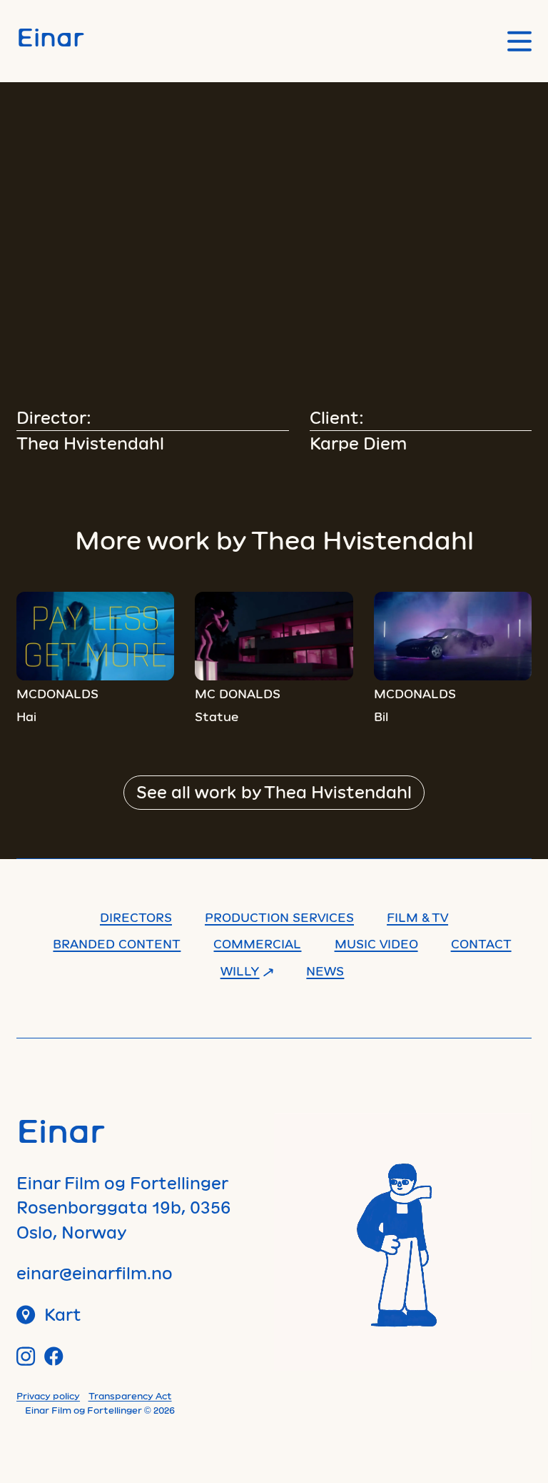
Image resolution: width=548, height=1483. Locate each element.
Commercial (257, 943)
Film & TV (417, 917)
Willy (240, 970)
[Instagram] (26, 1356)
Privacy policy (48, 1396)
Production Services (279, 917)
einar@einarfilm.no (94, 1273)
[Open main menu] (519, 41)
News (325, 970)
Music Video (376, 943)
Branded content (117, 943)
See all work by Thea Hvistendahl (274, 792)
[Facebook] (54, 1356)
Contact (481, 943)
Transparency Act (130, 1396)
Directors (136, 917)
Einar (50, 36)
